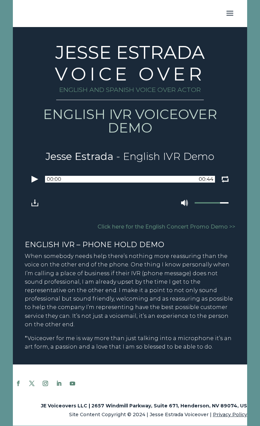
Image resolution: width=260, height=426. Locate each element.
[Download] (34, 202)
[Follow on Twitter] (31, 383)
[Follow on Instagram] (45, 383)
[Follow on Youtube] (72, 383)
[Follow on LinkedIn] (58, 383)
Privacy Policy (230, 414)
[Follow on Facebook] (18, 383)
